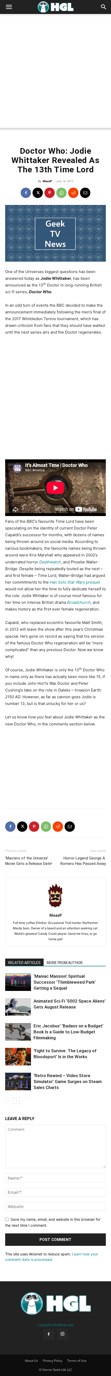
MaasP (47, 181)
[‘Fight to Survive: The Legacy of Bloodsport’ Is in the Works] (18, 1057)
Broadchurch (79, 602)
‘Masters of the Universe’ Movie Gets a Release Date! (28, 861)
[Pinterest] (49, 193)
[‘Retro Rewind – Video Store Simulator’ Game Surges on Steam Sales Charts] (18, 1082)
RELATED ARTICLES (24, 963)
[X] (38, 193)
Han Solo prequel (75, 582)
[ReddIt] (73, 193)
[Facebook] (26, 193)
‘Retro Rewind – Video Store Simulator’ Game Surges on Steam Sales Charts (68, 1081)
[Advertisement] (55, 72)
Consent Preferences (56, 1324)
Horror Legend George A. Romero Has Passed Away (83, 861)
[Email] (85, 193)
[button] (9, 7)
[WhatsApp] (61, 193)
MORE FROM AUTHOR (65, 963)
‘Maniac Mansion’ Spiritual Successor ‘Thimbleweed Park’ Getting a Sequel (65, 982)
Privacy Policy (52, 1360)
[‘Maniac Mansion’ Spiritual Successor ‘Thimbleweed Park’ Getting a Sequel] (18, 982)
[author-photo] (55, 908)
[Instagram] (62, 1334)
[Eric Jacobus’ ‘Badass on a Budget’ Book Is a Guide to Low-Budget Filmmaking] (18, 1032)
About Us (31, 1360)
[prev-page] (8, 1101)
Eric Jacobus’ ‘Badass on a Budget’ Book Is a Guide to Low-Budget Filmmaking (69, 1031)
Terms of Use (76, 1360)
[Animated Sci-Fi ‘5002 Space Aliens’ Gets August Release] (18, 1007)
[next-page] (16, 1101)
